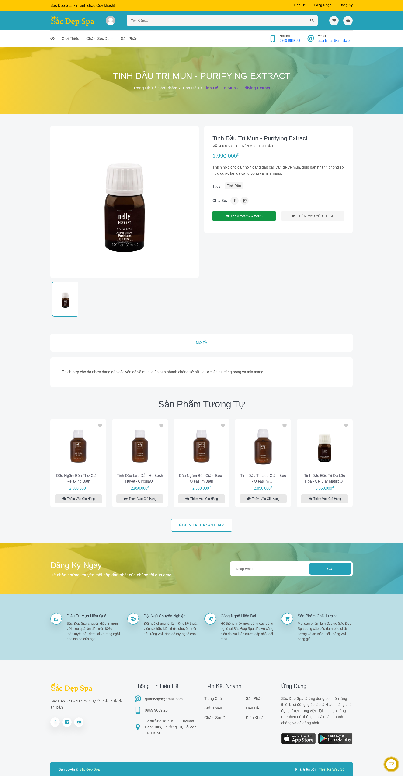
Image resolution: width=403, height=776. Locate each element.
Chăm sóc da (98, 39)
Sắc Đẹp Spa (89, 769)
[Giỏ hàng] (348, 20)
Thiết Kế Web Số (331, 769)
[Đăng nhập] (110, 20)
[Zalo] (244, 201)
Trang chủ (143, 88)
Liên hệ (300, 5)
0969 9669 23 (290, 40)
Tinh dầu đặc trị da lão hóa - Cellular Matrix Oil (324, 478)
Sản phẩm (129, 39)
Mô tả (201, 343)
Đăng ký (346, 5)
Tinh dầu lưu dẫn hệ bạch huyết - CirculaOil (140, 478)
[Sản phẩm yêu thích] (334, 20)
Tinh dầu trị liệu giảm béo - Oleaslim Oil (263, 478)
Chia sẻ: (219, 201)
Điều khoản (256, 718)
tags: (216, 186)
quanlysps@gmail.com (335, 40)
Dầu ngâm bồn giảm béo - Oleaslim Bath (201, 478)
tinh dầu (234, 185)
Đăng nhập (322, 5)
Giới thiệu (70, 39)
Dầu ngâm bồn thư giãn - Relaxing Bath (78, 478)
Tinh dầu (190, 88)
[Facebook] (234, 201)
